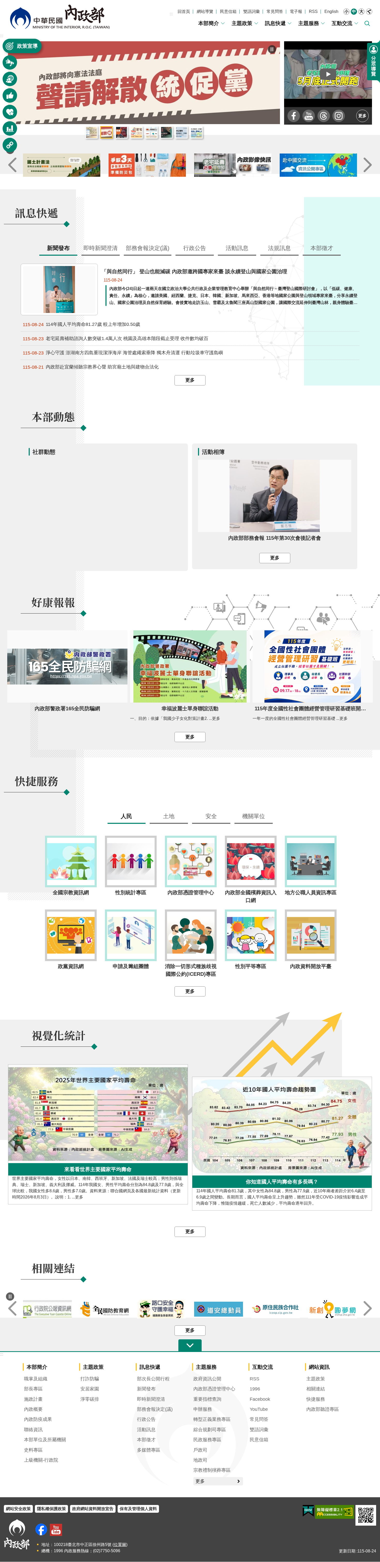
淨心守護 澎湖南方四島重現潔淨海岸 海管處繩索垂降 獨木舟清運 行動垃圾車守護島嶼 (123, 353)
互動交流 (342, 23)
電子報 (296, 11)
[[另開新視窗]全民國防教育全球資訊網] (161, 1309)
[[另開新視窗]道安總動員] (275, 1309)
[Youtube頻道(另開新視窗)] (56, 1530)
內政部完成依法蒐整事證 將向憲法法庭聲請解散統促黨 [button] (106, 132)
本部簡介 (208, 23)
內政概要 (33, 1409)
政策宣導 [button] (27, 46)
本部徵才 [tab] (321, 248)
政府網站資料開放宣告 (92, 1509)
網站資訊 (319, 1367)
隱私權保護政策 (51, 1509)
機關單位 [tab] (253, 816)
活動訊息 (146, 1429)
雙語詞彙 (251, 11)
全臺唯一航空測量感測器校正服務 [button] (181, 132)
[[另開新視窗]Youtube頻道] (308, 116)
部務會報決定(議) (155, 1409)
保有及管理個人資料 (138, 1509)
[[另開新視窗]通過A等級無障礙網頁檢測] (334, 1512)
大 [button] (361, 11)
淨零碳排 (89, 1399)
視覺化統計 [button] (7, 131)
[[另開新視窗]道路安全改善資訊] (218, 1309)
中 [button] (354, 11)
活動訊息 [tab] (237, 248)
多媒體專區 (148, 1450)
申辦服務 (202, 1409)
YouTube (259, 1409)
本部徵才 (146, 1440)
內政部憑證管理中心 (214, 1389)
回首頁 (184, 11)
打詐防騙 (89, 1379)
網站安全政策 (18, 1509)
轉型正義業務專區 (212, 1419)
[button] (328, 74)
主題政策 (242, 23)
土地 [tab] (168, 816)
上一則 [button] (12, 165)
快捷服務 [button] (7, 114)
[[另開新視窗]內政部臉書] (293, 116)
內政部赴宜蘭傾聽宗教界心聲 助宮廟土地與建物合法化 (91, 367)
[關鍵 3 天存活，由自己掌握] (232, 165)
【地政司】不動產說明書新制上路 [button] (151, 132)
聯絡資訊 (33, 1429)
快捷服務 (315, 1399)
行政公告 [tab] (194, 248)
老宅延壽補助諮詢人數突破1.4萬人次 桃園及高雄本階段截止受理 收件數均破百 (115, 339)
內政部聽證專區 (322, 1409)
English (331, 11)
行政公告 (146, 1419)
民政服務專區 (207, 1440)
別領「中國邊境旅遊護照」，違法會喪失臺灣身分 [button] (166, 132)
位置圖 (120, 1545)
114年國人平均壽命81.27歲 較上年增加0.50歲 (81, 324)
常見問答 (275, 11)
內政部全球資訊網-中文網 (59, 17)
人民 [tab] (126, 816)
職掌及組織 (35, 1379)
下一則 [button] (367, 165)
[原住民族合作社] (332, 1309)
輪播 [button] (272, 49)
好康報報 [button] (7, 98)
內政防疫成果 (38, 1419)
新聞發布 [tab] (58, 248)
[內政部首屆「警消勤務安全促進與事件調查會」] (144, 82)
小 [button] (346, 11)
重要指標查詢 (207, 1399)
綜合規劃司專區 (209, 1429)
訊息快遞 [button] (7, 65)
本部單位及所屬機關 (45, 1440)
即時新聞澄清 (151, 1399)
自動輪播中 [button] (10, 1297)
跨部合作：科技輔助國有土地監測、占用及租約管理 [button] (196, 132)
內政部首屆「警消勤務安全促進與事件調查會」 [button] (121, 132)
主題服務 (308, 23)
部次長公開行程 (153, 1379)
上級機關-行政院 (41, 1460)
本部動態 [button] (7, 81)
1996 (255, 1389)
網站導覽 (205, 11)
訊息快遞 (275, 23)
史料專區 (33, 1450)
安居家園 (89, 1389)
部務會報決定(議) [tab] (147, 248)
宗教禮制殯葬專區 (212, 1470)
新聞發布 (146, 1389)
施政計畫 (33, 1399)
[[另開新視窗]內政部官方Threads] (323, 116)
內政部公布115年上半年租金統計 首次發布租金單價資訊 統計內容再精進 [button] (91, 132)
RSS (313, 11)
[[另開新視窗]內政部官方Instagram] (338, 116)
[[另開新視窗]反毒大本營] (47, 1309)
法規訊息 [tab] (279, 248)
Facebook (260, 1399)
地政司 (200, 1460)
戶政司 (200, 1450)
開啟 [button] (190, 1346)
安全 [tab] (211, 816)
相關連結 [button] (7, 147)
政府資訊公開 (207, 1379)
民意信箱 (228, 11)
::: (171, 14)
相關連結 (315, 1389)
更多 (362, 116)
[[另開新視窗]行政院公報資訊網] (104, 1309)
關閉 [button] (369, 12)
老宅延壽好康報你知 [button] (136, 132)
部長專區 (33, 1389)
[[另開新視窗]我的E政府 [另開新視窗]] (308, 1511)
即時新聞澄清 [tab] (100, 248)
